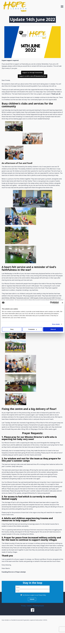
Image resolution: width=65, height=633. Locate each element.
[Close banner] (62, 302)
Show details (56, 324)
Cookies (29, 606)
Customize (31, 329)
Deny (11, 329)
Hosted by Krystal (38, 606)
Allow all (53, 329)
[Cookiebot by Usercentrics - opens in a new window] (51, 302)
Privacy (23, 606)
